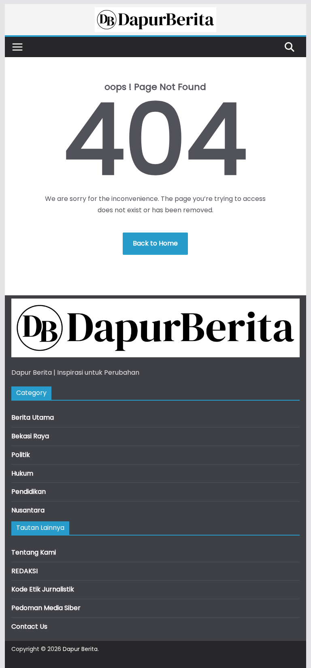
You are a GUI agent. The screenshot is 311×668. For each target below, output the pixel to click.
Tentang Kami (33, 552)
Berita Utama (32, 417)
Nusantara (28, 510)
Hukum (22, 473)
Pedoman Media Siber (46, 608)
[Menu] (17, 47)
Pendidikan (28, 491)
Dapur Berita (80, 649)
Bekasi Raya (30, 436)
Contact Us (29, 626)
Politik (20, 454)
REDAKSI (24, 571)
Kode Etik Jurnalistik (42, 589)
